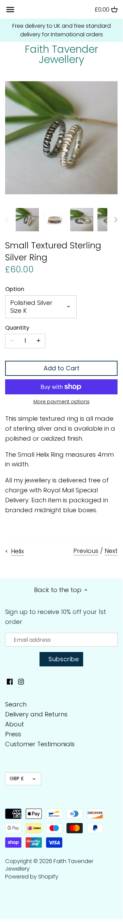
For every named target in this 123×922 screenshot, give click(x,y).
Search (16, 704)
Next (111, 550)
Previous (85, 550)
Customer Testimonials (40, 744)
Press (13, 734)
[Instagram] (21, 681)
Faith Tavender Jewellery (61, 54)
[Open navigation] (10, 9)
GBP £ (17, 778)
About (14, 724)
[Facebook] (10, 681)
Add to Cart (61, 368)
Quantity (17, 327)
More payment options (61, 401)
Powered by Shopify (31, 877)
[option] (27, 220)
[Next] (115, 219)
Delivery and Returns (36, 714)
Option (14, 289)
